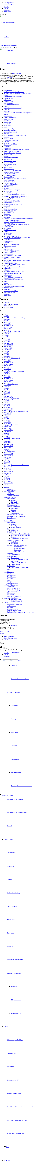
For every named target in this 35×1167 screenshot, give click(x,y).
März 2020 (7, 420)
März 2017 (7, 462)
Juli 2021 (6, 401)
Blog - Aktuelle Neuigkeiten (8, 45)
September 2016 (8, 471)
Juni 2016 (6, 476)
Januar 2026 (7, 324)
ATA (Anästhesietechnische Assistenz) (14, 194)
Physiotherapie (8, 154)
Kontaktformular (8, 98)
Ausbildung (7, 137)
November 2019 (8, 426)
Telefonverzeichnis (9, 104)
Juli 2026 (6, 314)
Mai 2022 (6, 389)
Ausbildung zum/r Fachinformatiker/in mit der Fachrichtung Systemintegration (17, 197)
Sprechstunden (8, 233)
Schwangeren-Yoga (9, 129)
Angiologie (7, 90)
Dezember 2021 (8, 396)
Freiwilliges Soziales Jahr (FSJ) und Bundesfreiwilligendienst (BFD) (14, 272)
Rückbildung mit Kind (10, 183)
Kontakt (6, 8)
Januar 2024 (7, 361)
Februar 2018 (7, 452)
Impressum (7, 10)
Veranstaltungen (8, 162)
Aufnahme (7, 111)
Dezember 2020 (8, 409)
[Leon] (17, 49)
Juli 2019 (6, 433)
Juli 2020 (6, 415)
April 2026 (7, 319)
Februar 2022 (7, 394)
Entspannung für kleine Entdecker (13, 279)
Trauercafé (7, 214)
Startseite (6, 7)
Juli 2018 (6, 449)
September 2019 (8, 430)
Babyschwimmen (8, 138)
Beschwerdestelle (8, 241)
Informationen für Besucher (15, 799)
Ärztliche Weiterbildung (10, 193)
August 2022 (7, 385)
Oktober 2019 (7, 428)
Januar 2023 (7, 377)
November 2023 (8, 364)
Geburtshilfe (7, 148)
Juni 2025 (6, 335)
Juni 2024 (6, 353)
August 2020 (7, 414)
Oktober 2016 (7, 470)
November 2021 (8, 398)
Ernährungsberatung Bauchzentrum (14, 92)
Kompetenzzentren (12, 384)
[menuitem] (19, 7)
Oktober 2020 (7, 410)
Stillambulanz (11, 919)
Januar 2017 (7, 465)
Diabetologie (7, 145)
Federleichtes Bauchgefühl (11, 244)
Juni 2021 (6, 402)
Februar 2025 (7, 340)
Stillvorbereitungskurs (10, 161)
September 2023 (8, 367)
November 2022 (8, 380)
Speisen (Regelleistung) (10, 132)
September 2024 (8, 348)
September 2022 (8, 383)
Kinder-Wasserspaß (9, 173)
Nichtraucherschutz (9, 278)
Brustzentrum (14, 561)
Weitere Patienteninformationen (12, 255)
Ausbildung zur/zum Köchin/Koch (13, 257)
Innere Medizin (11, 130)
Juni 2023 (6, 372)
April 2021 (7, 404)
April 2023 (7, 373)
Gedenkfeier (7, 121)
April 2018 (7, 450)
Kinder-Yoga (7, 276)
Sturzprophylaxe (8, 254)
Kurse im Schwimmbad (14, 973)
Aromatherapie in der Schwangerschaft (15, 135)
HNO (5, 281)
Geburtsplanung (11, 852)
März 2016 (7, 479)
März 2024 (7, 357)
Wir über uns (7, 215)
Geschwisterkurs (8, 262)
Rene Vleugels (16, 73)
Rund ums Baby (8, 185)
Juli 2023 (6, 370)
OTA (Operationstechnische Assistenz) (14, 178)
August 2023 (7, 369)
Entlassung (7, 199)
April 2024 (7, 356)
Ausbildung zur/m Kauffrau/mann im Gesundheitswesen (14, 222)
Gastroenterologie (9, 169)
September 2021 (8, 399)
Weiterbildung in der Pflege (11, 236)
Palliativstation (11, 451)
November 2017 (8, 455)
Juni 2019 (6, 434)
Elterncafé (10, 946)
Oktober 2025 (7, 329)
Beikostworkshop (9, 226)
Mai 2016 (6, 478)
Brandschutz (7, 268)
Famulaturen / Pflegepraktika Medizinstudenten (17, 260)
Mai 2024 (6, 354)
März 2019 (7, 439)
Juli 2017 (6, 460)
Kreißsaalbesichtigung (13, 893)
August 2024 (7, 349)
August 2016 (7, 473)
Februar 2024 (7, 359)
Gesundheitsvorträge (9, 292)
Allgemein (7, 304)
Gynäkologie (7, 122)
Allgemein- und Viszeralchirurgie (13, 108)
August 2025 (7, 332)
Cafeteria (9, 826)
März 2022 (7, 393)
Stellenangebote (8, 159)
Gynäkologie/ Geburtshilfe (14, 277)
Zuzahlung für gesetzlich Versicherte (14, 286)
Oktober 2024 (7, 346)
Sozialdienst (7, 130)
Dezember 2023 (8, 362)
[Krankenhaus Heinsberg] (7, 22)
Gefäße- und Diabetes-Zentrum (12, 151)
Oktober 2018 (7, 447)
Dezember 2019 (8, 425)
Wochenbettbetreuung (10, 164)
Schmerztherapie (8, 103)
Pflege (5, 127)
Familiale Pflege (8, 167)
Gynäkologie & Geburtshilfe (12, 201)
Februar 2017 (7, 463)
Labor (5, 207)
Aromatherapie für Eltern (11, 291)
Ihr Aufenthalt (7, 124)
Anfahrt (6, 165)
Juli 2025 (6, 333)
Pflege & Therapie (9, 180)
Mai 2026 (6, 317)
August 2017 (7, 458)
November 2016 (8, 468)
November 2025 (8, 327)
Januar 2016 (7, 481)
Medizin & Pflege (9, 177)
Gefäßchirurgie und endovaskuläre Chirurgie (16, 149)
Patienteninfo (7, 100)
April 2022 (7, 391)
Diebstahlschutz (8, 287)
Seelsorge (6, 186)
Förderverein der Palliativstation (13, 96)
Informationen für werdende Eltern (17, 812)
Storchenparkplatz (12, 906)
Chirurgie (6, 141)
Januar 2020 (7, 423)
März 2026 (7, 320)
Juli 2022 (6, 386)
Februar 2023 (7, 375)
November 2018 (8, 446)
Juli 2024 (6, 351)
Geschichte (7, 170)
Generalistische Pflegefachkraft (12, 153)
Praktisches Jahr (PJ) (9, 181)
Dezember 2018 (8, 444)
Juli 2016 (6, 475)
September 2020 (8, 412)
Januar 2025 (7, 341)
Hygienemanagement (10, 246)
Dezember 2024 (8, 343)
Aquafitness (7, 109)
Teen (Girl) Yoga (8, 284)
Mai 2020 (6, 418)
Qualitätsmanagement (10, 230)
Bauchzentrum (8, 116)
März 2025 (7, 338)
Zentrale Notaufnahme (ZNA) (15, 371)
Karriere (6, 247)
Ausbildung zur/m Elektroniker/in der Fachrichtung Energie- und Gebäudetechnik (18, 219)
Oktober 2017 (7, 457)
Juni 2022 (6, 388)
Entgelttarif (7, 146)
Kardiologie (7, 206)
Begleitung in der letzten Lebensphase (14, 267)
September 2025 (8, 330)
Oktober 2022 (7, 381)
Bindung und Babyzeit (10, 117)
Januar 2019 (7, 442)
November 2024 (8, 345)
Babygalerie (10, 933)
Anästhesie (7, 217)
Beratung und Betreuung (11, 140)
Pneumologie (7, 228)
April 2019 (7, 438)
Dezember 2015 (8, 483)
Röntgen (6, 231)
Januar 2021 (7, 407)
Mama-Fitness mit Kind (10, 209)
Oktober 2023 (7, 365)
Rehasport (6, 156)
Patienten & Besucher (10, 210)
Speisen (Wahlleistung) (10, 157)
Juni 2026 (6, 316)
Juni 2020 (6, 417)
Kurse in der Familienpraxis (15, 959)
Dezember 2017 (8, 454)
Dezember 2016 (8, 467)
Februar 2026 (7, 322)
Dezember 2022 (8, 378)
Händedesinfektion (9, 202)
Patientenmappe (8, 101)
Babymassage (7, 225)
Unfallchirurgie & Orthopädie (12, 190)
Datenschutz (7, 11)
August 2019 (7, 431)
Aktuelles (6, 106)
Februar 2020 (7, 422)
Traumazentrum (8, 265)
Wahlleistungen (8, 191)
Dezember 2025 (8, 325)
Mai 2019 (6, 436)
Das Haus (6, 143)
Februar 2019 (7, 441)
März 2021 (7, 406)
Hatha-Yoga (7, 289)
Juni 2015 (6, 484)
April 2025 (7, 337)
